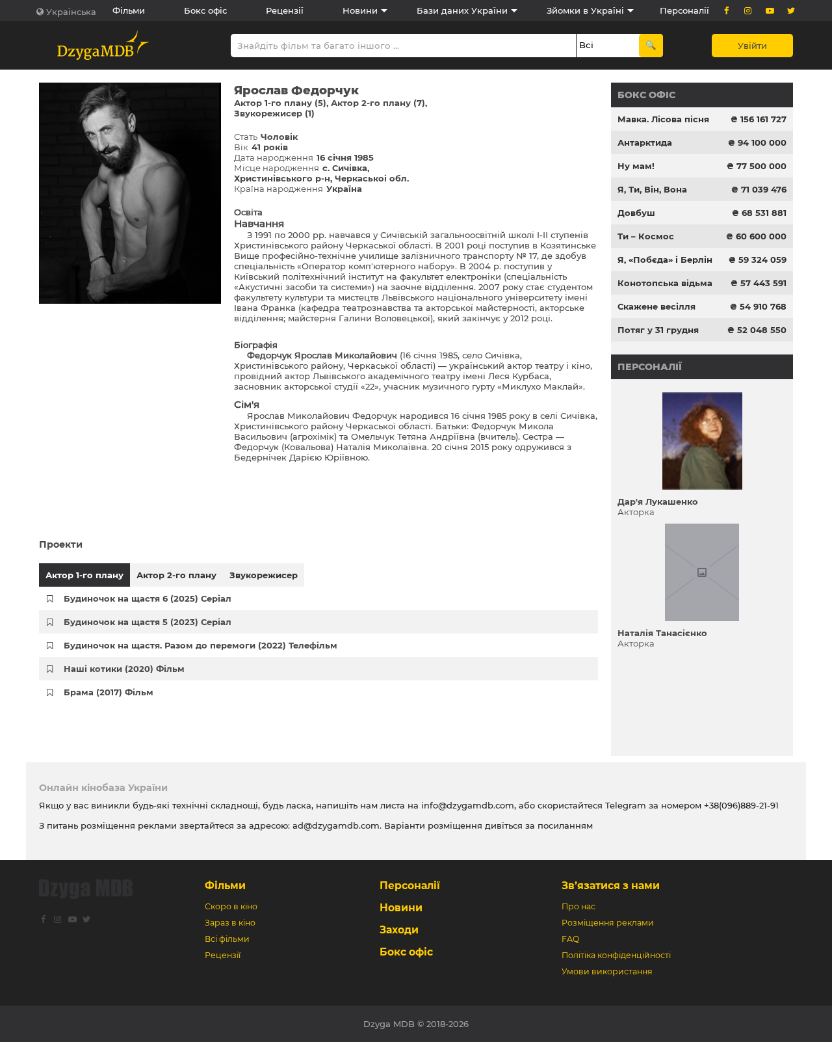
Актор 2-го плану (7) (378, 103)
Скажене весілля (657, 306)
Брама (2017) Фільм (108, 692)
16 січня (419, 355)
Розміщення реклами (608, 923)
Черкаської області (388, 245)
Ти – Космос (646, 236)
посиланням (565, 825)
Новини (360, 10)
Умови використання (607, 971)
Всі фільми (227, 939)
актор (519, 365)
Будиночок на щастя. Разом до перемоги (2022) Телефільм (200, 645)
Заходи (399, 930)
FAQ (570, 939)
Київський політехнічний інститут (309, 276)
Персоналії (684, 10)
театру (549, 365)
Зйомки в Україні (585, 10)
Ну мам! (636, 166)
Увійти (752, 45)
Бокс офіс (205, 10)
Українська (71, 12)
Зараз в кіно (230, 923)
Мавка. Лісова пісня (663, 119)
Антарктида (645, 142)
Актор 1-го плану (85, 575)
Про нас (578, 906)
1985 (448, 355)
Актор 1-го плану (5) (280, 103)
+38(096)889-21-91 (741, 805)
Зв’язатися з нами (611, 885)
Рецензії (285, 10)
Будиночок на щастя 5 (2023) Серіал (147, 622)
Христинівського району (288, 245)
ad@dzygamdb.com (336, 825)
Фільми (128, 10)
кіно (580, 365)
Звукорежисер (263, 575)
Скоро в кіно (231, 906)
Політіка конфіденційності (616, 955)
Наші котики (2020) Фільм (124, 668)
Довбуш (636, 212)
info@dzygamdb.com (466, 805)
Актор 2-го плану (176, 575)
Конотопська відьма (665, 283)
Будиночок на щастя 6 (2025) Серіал (147, 598)
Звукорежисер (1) (274, 113)
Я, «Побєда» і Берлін (665, 259)
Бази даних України (462, 10)
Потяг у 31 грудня (658, 330)
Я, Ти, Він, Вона (652, 189)
